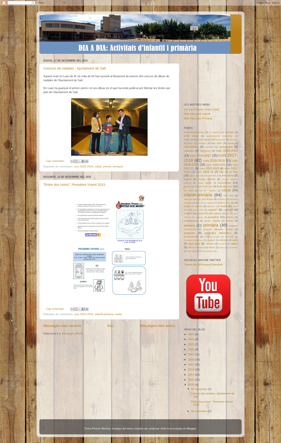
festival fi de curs (204, 186)
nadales (217, 213)
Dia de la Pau (228, 171)
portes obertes (212, 220)
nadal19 (188, 213)
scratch (222, 244)
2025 (191, 334)
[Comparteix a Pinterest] (87, 161)
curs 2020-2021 (216, 164)
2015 (191, 384)
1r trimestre (214, 132)
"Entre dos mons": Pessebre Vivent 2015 (74, 185)
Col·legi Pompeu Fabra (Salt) (201, 109)
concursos (205, 151)
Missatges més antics (157, 326)
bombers (202, 143)
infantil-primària (104, 314)
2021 (191, 354)
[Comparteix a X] (79, 161)
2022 (191, 349)
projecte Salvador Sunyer (218, 229)
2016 (191, 379)
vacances (233, 247)
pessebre (213, 217)
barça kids (220, 139)
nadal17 (213, 209)
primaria (189, 225)
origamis (199, 217)
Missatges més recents (62, 326)
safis (235, 240)
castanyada (226, 146)
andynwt (154, 428)
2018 (191, 369)
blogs (190, 143)
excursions (224, 182)
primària (118, 166)
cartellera (209, 147)
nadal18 (228, 209)
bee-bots (234, 139)
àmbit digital (191, 136)
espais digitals (204, 183)
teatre (222, 247)
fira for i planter (207, 190)
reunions (211, 240)
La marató (209, 203)
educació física (211, 175)
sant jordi (194, 243)
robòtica (223, 240)
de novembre (199, 411)
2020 (191, 359)
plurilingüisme (191, 220)
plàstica (230, 217)
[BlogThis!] (76, 161)
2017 (191, 374)
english (188, 179)
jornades (221, 199)
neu (227, 213)
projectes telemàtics (218, 233)
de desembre (199, 389)
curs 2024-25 (204, 171)
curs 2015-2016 (83, 166)
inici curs (228, 195)
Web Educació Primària (198, 118)
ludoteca (211, 206)
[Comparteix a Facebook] (83, 161)
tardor (212, 247)
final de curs (224, 186)
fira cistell (188, 190)
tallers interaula (196, 247)
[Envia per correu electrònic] (72, 161)
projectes (189, 233)
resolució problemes (193, 240)
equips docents (206, 179)
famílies (187, 186)
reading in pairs (212, 237)
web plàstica (208, 251)
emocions (228, 175)
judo (198, 203)
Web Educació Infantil (197, 113)
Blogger (191, 428)
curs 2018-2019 (214, 160)
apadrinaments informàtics (219, 136)
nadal (98, 166)
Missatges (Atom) (72, 333)
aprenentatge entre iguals (197, 139)
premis (107, 166)
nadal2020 (202, 213)
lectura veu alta (226, 202)
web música (192, 251)
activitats (229, 132)
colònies (189, 150)
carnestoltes (191, 146)
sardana (210, 243)
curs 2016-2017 (200, 155)
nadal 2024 (198, 210)
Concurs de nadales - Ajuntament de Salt (74, 68)
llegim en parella (193, 206)
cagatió (230, 143)
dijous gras (195, 175)
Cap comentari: (55, 161)
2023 (191, 344)
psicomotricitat (191, 236)
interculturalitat (190, 199)
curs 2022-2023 (209, 168)
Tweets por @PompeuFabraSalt (203, 264)
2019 (191, 364)
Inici (110, 326)
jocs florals (207, 199)
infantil (226, 190)
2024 (191, 339)
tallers (234, 243)
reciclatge (229, 237)
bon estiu (216, 143)
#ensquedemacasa (194, 132)
